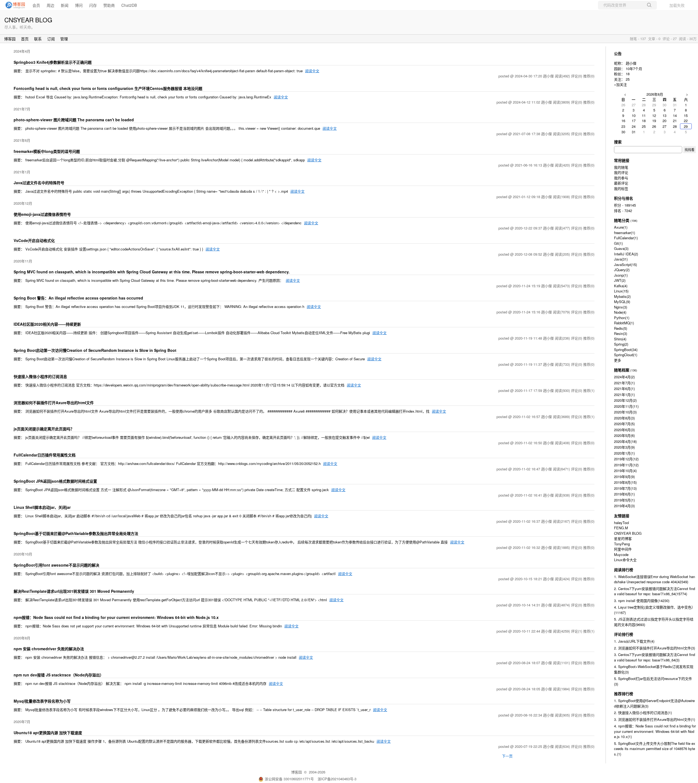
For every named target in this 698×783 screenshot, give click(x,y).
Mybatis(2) (622, 296)
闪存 (93, 5)
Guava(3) (621, 248)
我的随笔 (621, 167)
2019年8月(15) (625, 482)
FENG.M (621, 527)
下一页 (507, 755)
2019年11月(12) (626, 464)
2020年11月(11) (626, 406)
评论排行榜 (623, 634)
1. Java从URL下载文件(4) (634, 641)
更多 (617, 360)
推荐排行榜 (623, 693)
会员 (36, 5)
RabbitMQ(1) (624, 322)
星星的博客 (623, 538)
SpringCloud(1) (625, 354)
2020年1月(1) (624, 453)
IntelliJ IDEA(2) (626, 253)
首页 (25, 38)
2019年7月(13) (625, 488)
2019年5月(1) (624, 500)
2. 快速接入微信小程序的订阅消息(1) (643, 712)
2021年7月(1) (624, 382)
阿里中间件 (623, 549)
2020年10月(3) (625, 412)
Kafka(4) (620, 285)
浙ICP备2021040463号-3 (337, 778)
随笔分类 (621, 220)
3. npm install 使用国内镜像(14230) (641, 600)
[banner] (14, 5)
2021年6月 (22, 140)
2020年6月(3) (624, 429)
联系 (38, 38)
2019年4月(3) (624, 505)
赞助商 (109, 5)
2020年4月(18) (625, 441)
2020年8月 (22, 637)
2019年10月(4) (625, 470)
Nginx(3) (620, 307)
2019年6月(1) (624, 494)
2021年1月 (22, 171)
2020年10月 (23, 554)
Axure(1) (620, 227)
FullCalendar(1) (626, 237)
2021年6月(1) (624, 388)
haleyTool (621, 522)
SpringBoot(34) (625, 349)
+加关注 (620, 84)
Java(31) (621, 259)
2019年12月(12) (626, 458)
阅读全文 (312, 70)
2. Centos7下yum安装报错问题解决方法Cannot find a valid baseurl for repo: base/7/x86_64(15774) (654, 591)
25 (628, 79)
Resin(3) (620, 333)
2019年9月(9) (624, 476)
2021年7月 (22, 108)
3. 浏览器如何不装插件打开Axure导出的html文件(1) (654, 719)
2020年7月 (22, 721)
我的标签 (621, 188)
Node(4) (620, 312)
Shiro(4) (620, 338)
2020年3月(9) (624, 447)
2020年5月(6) (624, 435)
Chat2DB (129, 5)
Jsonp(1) (621, 275)
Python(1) (621, 317)
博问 (79, 5)
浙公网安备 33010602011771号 (289, 778)
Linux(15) (621, 291)
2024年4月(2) (624, 376)
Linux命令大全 (625, 559)
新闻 (64, 5)
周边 (50, 5)
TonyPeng (622, 543)
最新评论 (621, 183)
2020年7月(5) (624, 423)
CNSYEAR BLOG (28, 19)
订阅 (51, 38)
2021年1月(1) (624, 394)
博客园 (10, 38)
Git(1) (618, 243)
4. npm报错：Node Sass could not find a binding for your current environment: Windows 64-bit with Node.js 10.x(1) (655, 731)
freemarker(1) (624, 232)
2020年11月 (23, 261)
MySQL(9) (622, 301)
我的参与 (621, 177)
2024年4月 (22, 51)
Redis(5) (620, 328)
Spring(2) (621, 344)
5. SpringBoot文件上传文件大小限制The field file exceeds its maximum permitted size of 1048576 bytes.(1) (654, 749)
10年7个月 (634, 68)
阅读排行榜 (623, 569)
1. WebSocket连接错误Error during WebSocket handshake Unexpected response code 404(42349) (654, 579)
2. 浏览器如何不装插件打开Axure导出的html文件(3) (654, 648)
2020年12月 (23, 203)
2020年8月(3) (624, 418)
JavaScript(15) (625, 264)
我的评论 (621, 172)
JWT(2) (619, 280)
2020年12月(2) (625, 400)
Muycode (621, 554)
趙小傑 (631, 63)
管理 (64, 38)
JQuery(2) (622, 269)
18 (628, 73)
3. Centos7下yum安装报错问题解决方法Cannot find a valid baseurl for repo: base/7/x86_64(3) (654, 657)
